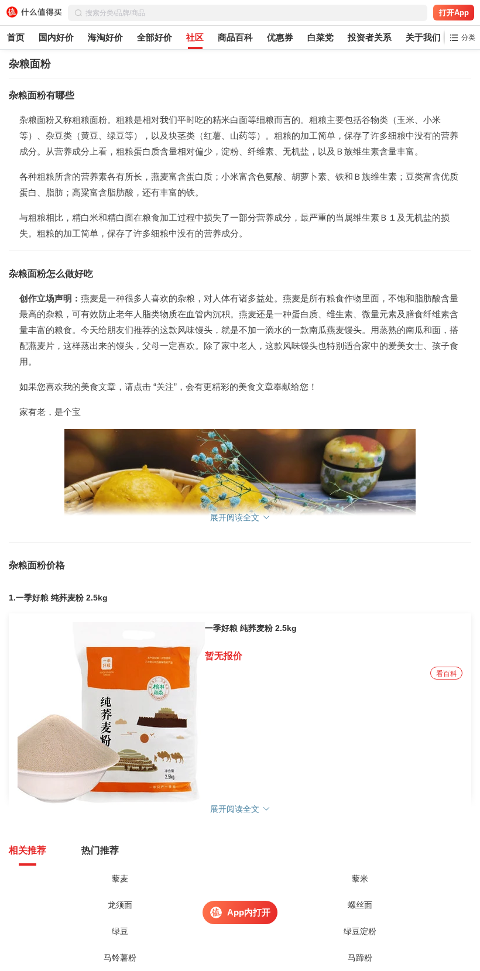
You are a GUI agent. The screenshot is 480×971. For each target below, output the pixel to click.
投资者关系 (370, 37)
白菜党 (320, 37)
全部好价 (154, 37)
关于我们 (423, 37)
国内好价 (56, 37)
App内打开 (248, 912)
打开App (454, 12)
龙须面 (120, 905)
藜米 (360, 878)
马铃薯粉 (120, 957)
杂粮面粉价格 (37, 565)
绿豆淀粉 (360, 931)
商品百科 (235, 37)
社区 (195, 37)
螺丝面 (360, 905)
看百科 (446, 674)
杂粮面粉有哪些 (41, 95)
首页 (16, 37)
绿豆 (120, 931)
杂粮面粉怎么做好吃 (51, 274)
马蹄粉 (360, 957)
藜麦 (120, 878)
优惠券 (280, 37)
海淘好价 (105, 37)
